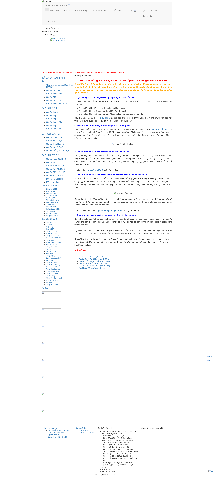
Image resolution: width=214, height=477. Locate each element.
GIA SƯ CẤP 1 (51, 108)
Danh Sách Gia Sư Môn (50, 219)
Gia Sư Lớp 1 (52, 112)
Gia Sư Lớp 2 (52, 115)
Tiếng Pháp (52, 284)
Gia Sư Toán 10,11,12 (56, 158)
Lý (49, 227)
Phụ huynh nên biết (50, 428)
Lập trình (51, 282)
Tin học (50, 276)
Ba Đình (51, 198)
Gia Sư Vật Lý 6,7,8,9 (55, 140)
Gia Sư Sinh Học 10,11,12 (58, 175)
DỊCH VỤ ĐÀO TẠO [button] (82, 11)
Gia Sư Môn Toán (54, 93)
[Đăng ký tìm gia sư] (58, 38)
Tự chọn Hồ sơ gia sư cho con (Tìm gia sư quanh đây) (58, 431)
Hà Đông (51, 213)
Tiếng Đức (51, 240)
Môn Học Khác (52, 182)
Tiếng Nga (51, 256)
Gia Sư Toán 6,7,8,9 (55, 137)
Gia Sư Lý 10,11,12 (54, 162)
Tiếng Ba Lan (52, 262)
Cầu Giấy (52, 207)
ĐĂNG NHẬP (51, 22)
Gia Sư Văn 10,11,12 (55, 168)
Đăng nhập (84, 430)
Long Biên (52, 215)
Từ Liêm (51, 195)
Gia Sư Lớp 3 (52, 118)
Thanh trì (51, 211)
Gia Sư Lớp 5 (52, 125)
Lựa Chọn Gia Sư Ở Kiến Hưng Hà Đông (93, 263)
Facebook (45, 288)
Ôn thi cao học (53, 264)
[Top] (210, 471)
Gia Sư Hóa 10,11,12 (55, 165)
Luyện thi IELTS (53, 242)
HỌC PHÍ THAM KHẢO (52, 5)
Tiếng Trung (52, 273)
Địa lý (50, 260)
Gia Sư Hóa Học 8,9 (55, 143)
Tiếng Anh (52, 235)
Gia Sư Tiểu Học (53, 128)
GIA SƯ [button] (67, 11)
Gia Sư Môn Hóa (53, 100)
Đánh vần (51, 267)
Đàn (49, 253)
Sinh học (51, 244)
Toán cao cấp (52, 271)
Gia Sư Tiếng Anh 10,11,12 (58, 172)
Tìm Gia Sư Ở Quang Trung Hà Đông (92, 268)
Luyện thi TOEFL (54, 238)
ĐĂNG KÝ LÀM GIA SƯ (150, 16)
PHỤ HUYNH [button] (55, 11)
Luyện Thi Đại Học (54, 178)
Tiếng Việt (52, 231)
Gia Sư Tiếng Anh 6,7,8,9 (57, 150)
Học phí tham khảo (54, 435)
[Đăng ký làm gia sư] (58, 40)
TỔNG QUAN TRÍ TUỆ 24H (55, 79)
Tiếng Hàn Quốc (53, 269)
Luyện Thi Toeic (53, 233)
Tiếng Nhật (51, 247)
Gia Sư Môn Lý (53, 96)
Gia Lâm (51, 191)
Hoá (50, 229)
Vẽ (48, 249)
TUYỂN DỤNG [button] (117, 11)
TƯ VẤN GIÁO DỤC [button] (100, 11)
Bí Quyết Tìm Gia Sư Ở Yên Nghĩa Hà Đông (94, 266)
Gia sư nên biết (81, 428)
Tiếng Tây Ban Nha (54, 278)
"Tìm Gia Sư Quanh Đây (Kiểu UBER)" (59, 85)
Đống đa (51, 189)
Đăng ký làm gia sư (87, 432)
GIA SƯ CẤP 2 (51, 133)
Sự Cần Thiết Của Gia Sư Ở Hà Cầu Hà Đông (95, 261)
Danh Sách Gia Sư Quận (50, 185)
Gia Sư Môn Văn (53, 90)
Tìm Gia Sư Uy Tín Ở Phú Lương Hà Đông (94, 259)
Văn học (51, 251)
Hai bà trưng (53, 209)
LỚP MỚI (64, 5)
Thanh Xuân (53, 200)
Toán (50, 224)
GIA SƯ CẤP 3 (51, 155)
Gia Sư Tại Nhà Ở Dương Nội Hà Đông (92, 257)
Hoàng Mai (52, 202)
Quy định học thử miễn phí (57, 437)
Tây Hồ (51, 204)
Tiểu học (52, 222)
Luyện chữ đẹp (53, 258)
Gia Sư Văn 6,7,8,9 (54, 147)
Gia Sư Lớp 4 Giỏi (54, 121)
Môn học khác (53, 280)
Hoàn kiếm (52, 193)
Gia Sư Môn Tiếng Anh (56, 103)
